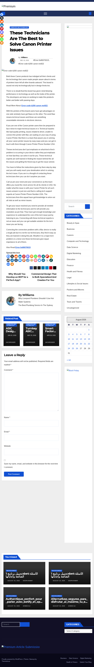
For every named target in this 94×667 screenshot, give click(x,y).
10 (69, 339)
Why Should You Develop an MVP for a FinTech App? (17, 277)
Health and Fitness (75, 271)
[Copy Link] (51, 256)
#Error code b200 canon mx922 (31, 64)
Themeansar (6, 661)
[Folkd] (12, 260)
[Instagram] (39, 256)
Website (7, 446)
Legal (69, 278)
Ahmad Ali (26, 606)
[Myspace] (8, 260)
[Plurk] (24, 260)
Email (7, 432)
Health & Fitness (71, 662)
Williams (24, 57)
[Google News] (8, 264)
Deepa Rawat (28, 580)
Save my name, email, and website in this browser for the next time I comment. (31, 465)
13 (81, 339)
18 (73, 344)
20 (81, 344)
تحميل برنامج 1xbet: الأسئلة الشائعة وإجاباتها (22, 575)
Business (71, 229)
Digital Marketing (74, 253)
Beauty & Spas (73, 223)
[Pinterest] (24, 256)
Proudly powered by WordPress (12, 659)
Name (7, 417)
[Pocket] (35, 260)
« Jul (69, 360)
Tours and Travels (74, 302)
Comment (8, 370)
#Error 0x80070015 (41, 60)
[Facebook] (8, 256)
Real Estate (72, 296)
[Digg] (43, 260)
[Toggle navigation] (45, 13)
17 (69, 344)
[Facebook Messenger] (20, 260)
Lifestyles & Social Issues (77, 284)
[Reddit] (16, 256)
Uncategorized (73, 308)
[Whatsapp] (35, 256)
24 (69, 348)
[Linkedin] (20, 256)
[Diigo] (27, 260)
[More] (12, 264)
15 (89, 339)
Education (71, 259)
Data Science (72, 247)
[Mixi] (31, 260)
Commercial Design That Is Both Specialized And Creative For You (43, 277)
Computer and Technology (19, 27)
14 (85, 339)
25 (73, 348)
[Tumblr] (16, 260)
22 (89, 344)
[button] (86, 13)
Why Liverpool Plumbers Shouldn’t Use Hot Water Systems (36, 300)
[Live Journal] (47, 260)
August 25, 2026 (14, 580)
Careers (70, 235)
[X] (12, 256)
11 (73, 339)
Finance (70, 265)
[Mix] (31, 256)
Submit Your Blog (85, 662)
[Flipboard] (47, 256)
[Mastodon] (27, 256)
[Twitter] (39, 260)
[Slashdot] (51, 260)
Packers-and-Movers (75, 290)
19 (77, 344)
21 (85, 344)
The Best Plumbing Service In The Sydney (35, 305)
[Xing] (43, 256)
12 (77, 339)
